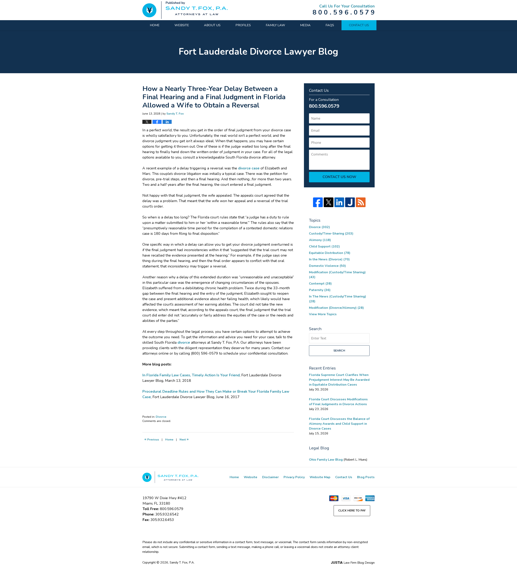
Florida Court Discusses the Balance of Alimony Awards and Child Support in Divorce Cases (339, 424)
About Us (212, 25)
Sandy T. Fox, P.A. (182, 562)
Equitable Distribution (329, 253)
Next (184, 439)
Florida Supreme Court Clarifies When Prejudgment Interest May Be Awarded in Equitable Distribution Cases (339, 380)
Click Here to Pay (352, 510)
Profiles (243, 25)
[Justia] (350, 202)
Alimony (320, 240)
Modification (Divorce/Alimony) (336, 308)
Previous (151, 439)
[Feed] (361, 202)
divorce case (249, 168)
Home (155, 25)
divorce (184, 342)
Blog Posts (366, 477)
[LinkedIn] (339, 202)
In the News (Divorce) (329, 259)
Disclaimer (270, 477)
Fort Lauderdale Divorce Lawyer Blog (185, 10)
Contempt (320, 283)
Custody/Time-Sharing (331, 233)
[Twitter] (328, 202)
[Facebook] (318, 202)
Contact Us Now (339, 176)
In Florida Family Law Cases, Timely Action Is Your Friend (191, 375)
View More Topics (323, 314)
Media (305, 25)
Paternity (320, 290)
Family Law (275, 25)
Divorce (161, 417)
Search (339, 351)
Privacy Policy (294, 477)
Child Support (324, 246)
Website (181, 25)
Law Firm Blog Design (353, 562)
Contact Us (359, 25)
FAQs (330, 25)
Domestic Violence (327, 266)
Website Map (320, 477)
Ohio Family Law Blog (326, 459)
